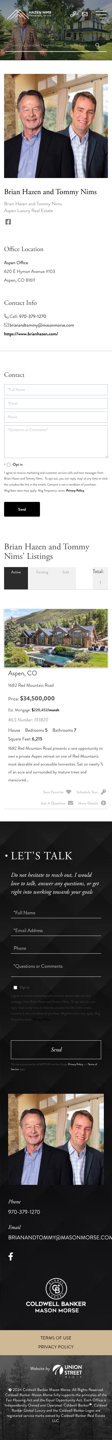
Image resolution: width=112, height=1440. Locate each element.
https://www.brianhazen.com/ (31, 333)
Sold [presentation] (66, 572)
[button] (97, 46)
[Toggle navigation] (101, 14)
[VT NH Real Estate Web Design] (56, 1371)
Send (56, 1049)
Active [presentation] (16, 572)
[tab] (16, 578)
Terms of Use (56, 1338)
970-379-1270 (32, 316)
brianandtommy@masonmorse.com (42, 325)
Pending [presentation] (42, 572)
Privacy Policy (75, 490)
